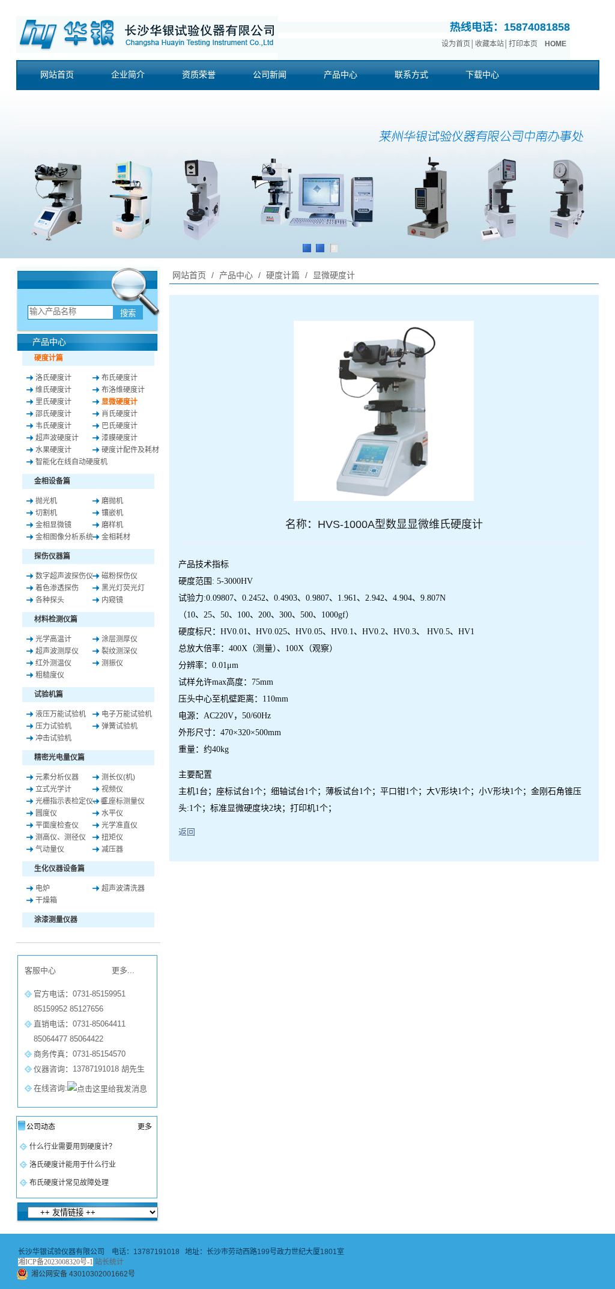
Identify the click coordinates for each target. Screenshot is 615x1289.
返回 (186, 832)
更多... (123, 970)
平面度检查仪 (57, 825)
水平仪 (112, 813)
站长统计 (109, 1262)
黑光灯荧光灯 (123, 588)
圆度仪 (46, 813)
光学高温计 (53, 639)
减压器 (112, 849)
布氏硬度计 (119, 378)
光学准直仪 (119, 825)
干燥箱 (46, 900)
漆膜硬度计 (119, 438)
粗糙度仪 (49, 675)
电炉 (42, 888)
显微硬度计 (119, 402)
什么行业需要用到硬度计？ (72, 1146)
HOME (555, 44)
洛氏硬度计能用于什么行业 (72, 1164)
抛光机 (46, 501)
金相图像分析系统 (64, 537)
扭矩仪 (112, 837)
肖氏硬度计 (119, 414)
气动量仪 (49, 849)
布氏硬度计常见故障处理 (69, 1182)
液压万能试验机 (60, 714)
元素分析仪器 (57, 777)
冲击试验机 (53, 738)
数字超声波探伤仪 (64, 576)
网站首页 (189, 275)
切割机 (46, 513)
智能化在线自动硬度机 (71, 462)
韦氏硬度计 (53, 426)
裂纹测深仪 (119, 651)
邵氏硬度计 (53, 414)
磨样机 (112, 525)
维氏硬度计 (53, 390)
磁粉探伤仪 (119, 576)
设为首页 (455, 44)
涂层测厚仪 (119, 639)
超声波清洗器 (123, 888)
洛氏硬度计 (53, 378)
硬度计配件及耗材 (130, 450)
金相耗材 (115, 537)
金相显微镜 (53, 525)
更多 (145, 1127)
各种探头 (49, 600)
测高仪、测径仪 (60, 837)
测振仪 (112, 663)
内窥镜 (112, 600)
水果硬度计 (53, 450)
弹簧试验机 (119, 726)
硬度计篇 (283, 275)
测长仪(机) (118, 777)
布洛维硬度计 (123, 390)
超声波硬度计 (57, 438)
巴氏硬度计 (119, 426)
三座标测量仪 (123, 801)
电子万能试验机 (126, 714)
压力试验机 (53, 726)
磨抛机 (112, 501)
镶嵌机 (112, 513)
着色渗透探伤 (57, 588)
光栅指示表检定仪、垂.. (73, 801)
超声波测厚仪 (57, 651)
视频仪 (112, 789)
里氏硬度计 (53, 402)
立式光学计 (53, 789)
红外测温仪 (53, 663)
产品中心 (236, 275)
